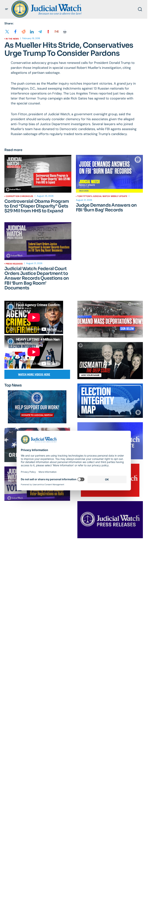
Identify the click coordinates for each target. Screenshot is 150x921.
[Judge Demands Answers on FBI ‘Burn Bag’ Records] (109, 174)
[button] (6, 9)
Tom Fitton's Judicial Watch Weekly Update (102, 196)
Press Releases (14, 264)
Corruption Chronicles (19, 196)
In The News (12, 39)
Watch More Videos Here (34, 374)
